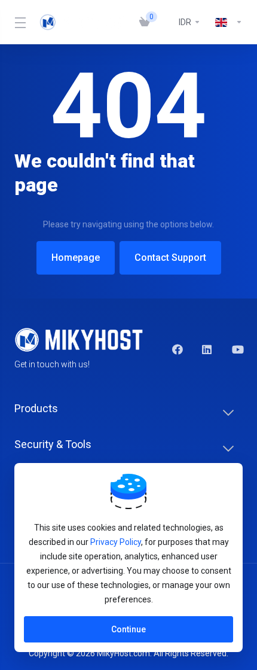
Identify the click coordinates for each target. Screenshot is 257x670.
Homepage (75, 257)
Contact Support (170, 257)
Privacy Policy (115, 542)
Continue (128, 629)
